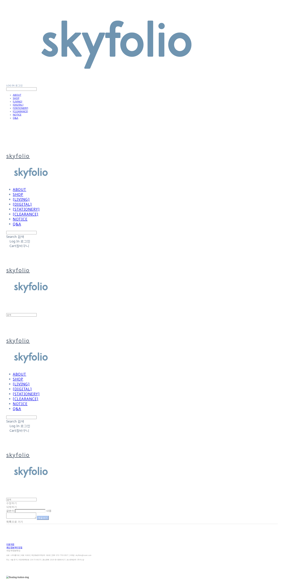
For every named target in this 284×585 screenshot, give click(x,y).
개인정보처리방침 (14, 547)
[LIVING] (17, 101)
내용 (49, 510)
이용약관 (10, 544)
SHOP (16, 98)
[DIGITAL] (18, 104)
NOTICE (17, 114)
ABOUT (17, 95)
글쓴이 (10, 510)
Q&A (15, 118)
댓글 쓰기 (42, 517)
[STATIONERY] (20, 108)
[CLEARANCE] (20, 111)
